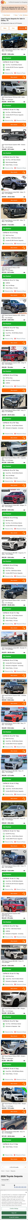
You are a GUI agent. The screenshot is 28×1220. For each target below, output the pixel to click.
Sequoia (13, 1171)
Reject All (14, 1212)
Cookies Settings (14, 1208)
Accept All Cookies (14, 1217)
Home (2, 1171)
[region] (14, 1205)
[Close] (26, 1192)
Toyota (7, 1171)
